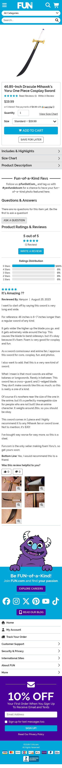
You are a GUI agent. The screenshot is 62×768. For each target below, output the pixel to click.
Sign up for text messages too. (27, 721)
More (5, 672)
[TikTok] (55, 601)
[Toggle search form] (48, 5)
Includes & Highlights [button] (18, 151)
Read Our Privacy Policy (31, 734)
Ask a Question (14, 220)
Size (6, 121)
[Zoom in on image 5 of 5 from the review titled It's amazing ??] (11, 516)
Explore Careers (31, 588)
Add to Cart (32, 130)
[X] (26, 601)
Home (10, 622)
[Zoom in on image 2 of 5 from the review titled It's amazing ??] (35, 483)
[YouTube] (46, 601)
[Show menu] (4, 5)
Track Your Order (16, 636)
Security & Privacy (13, 651)
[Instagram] (16, 601)
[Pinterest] (36, 601)
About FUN (8, 665)
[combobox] (28, 20)
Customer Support (13, 644)
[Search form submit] (56, 20)
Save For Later (31, 139)
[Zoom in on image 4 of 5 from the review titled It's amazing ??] (35, 500)
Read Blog (33, 612)
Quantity (9, 112)
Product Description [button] (17, 165)
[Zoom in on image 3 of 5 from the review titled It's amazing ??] (11, 500)
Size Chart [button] (9, 158)
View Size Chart (48, 114)
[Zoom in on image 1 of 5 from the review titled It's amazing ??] (11, 483)
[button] (56, 5)
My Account (13, 629)
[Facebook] (6, 601)
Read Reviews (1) (27, 96)
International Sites (13, 658)
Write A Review (46, 96)
